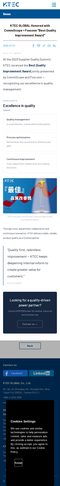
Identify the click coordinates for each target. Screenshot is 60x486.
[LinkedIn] (54, 45)
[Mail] (49, 45)
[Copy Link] (44, 45)
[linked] (41, 373)
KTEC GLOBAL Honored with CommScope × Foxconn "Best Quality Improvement (11, 4)
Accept (18, 463)
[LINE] (38, 45)
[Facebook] (33, 45)
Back (30, 345)
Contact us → (30, 324)
